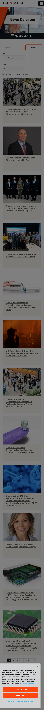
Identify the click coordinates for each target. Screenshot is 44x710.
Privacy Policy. (28, 683)
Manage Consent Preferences (20, 701)
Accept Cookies (20, 689)
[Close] (37, 666)
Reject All (20, 695)
